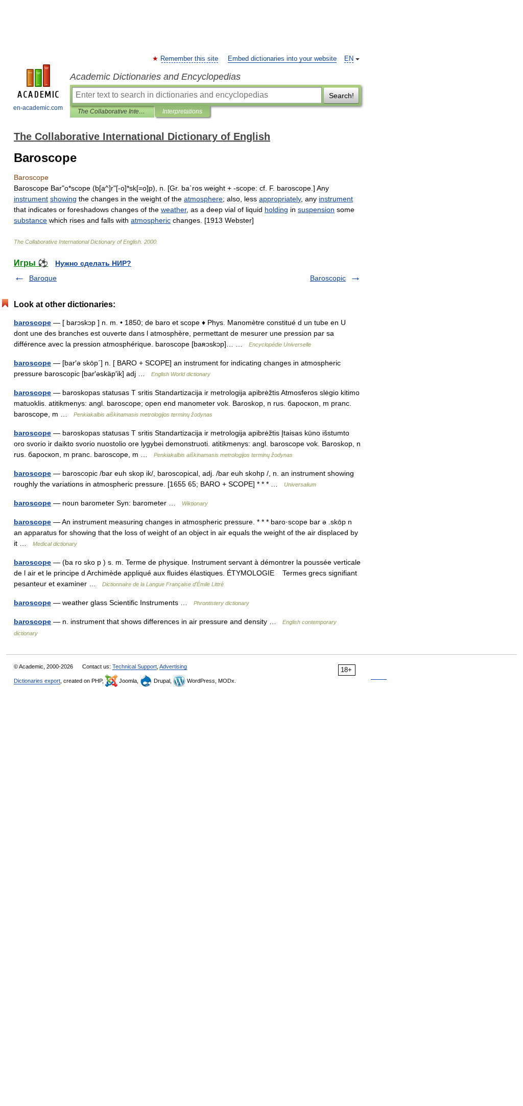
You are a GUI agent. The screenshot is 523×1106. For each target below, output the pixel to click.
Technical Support (134, 666)
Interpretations (182, 111)
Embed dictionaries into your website (282, 58)
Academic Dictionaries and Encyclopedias (155, 77)
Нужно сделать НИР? (93, 263)
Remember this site (189, 58)
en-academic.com (38, 107)
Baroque (43, 278)
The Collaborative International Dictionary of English (112, 111)
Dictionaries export (37, 681)
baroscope (32, 322)
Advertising (173, 666)
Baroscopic (328, 278)
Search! (341, 95)
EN (348, 58)
